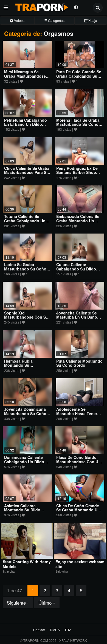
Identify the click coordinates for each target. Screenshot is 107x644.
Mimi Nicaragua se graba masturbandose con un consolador (25, 76)
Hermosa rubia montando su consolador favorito (23, 365)
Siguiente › (18, 602)
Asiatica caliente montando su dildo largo (22, 510)
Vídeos (18, 20)
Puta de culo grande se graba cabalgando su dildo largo (78, 76)
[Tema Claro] (76, 7)
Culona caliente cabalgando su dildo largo (76, 269)
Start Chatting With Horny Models (27, 564)
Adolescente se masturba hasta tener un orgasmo (76, 413)
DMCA (55, 629)
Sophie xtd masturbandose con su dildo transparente (26, 317)
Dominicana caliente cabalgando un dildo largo (24, 461)
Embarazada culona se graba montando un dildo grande (77, 221)
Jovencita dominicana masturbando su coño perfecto (25, 413)
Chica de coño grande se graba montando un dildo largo (78, 510)
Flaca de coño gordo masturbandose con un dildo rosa (78, 461)
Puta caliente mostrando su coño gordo (79, 363)
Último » (46, 602)
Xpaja (92, 20)
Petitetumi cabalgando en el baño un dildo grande (25, 124)
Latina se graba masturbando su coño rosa (25, 269)
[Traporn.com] (41, 6)
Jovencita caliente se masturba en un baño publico (76, 317)
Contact (39, 629)
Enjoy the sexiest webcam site (79, 564)
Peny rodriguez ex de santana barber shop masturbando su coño (77, 172)
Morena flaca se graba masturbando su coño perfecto (78, 124)
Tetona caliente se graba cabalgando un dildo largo (25, 221)
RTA (68, 629)
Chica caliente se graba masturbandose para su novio (26, 172)
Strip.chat (9, 571)
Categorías (55, 20)
